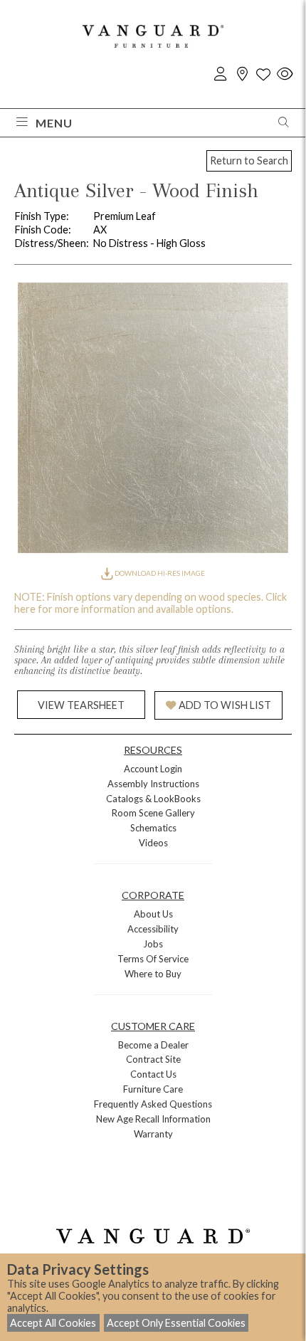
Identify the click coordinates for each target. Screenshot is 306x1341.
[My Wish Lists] (263, 74)
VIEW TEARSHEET (81, 705)
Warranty (153, 1134)
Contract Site (153, 1059)
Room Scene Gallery (153, 813)
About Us (153, 914)
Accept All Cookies (53, 1323)
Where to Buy (153, 973)
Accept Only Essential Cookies (176, 1323)
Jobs (153, 944)
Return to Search (249, 160)
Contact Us (153, 1074)
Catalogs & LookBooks (153, 798)
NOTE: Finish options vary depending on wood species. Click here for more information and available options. (150, 603)
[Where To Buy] (242, 74)
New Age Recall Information (153, 1119)
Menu (54, 123)
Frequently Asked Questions (153, 1104)
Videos (153, 842)
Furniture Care (153, 1089)
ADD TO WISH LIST (225, 705)
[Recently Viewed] (284, 74)
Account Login (153, 768)
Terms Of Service (153, 958)
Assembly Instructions (153, 783)
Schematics (153, 827)
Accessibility (153, 929)
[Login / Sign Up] (220, 74)
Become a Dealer (153, 1045)
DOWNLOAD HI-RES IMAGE (159, 573)
